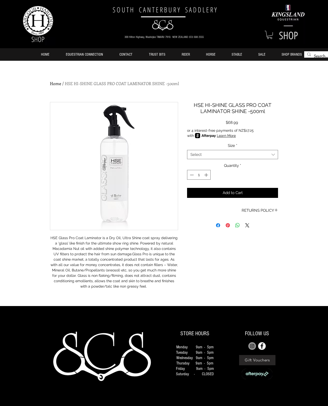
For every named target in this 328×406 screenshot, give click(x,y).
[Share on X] (247, 225)
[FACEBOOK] (262, 346)
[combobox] (232, 154)
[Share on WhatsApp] (237, 225)
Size (232, 145)
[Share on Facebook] (218, 225)
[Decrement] (191, 175)
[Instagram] (252, 346)
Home (55, 83)
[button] (269, 35)
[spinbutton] (199, 175)
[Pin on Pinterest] (228, 225)
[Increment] (206, 175)
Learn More (226, 136)
